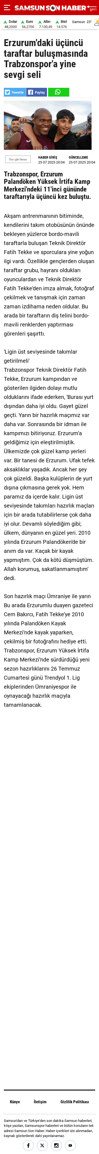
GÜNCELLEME (78, 157)
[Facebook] (28, 1145)
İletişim (40, 1101)
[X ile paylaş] (15, 92)
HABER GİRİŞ (47, 157)
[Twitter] (42, 1145)
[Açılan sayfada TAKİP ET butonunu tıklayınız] (18, 159)
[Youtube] (70, 1145)
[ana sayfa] (91, 7)
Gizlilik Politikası (75, 1101)
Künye (15, 1101)
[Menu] (7, 8)
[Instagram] (56, 1145)
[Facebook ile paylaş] (36, 92)
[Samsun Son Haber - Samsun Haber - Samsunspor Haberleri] (50, 8)
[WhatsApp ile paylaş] (58, 92)
